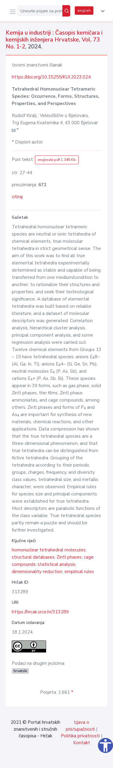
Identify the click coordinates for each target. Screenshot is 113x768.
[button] (101, 11)
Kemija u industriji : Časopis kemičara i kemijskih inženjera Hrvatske (54, 36)
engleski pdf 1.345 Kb (57, 159)
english (84, 10)
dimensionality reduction (37, 572)
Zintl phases (69, 557)
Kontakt (81, 743)
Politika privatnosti (80, 736)
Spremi (64, 760)
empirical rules (79, 572)
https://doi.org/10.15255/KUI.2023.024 (51, 77)
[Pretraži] (66, 11)
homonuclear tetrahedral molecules (49, 550)
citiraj (17, 197)
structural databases (33, 557)
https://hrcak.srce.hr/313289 (40, 612)
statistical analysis (56, 564)
